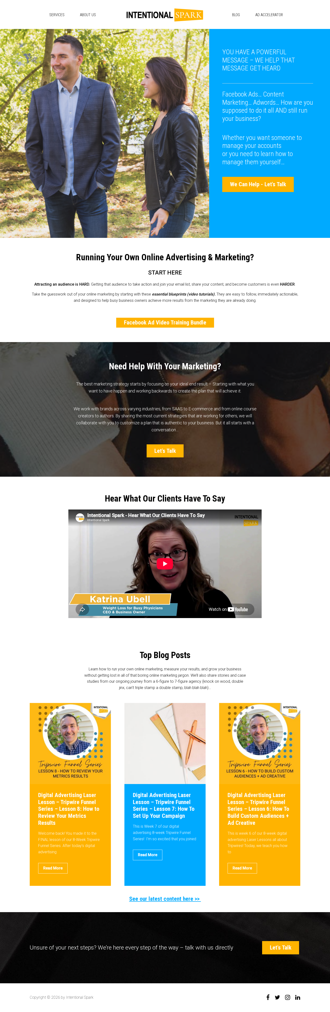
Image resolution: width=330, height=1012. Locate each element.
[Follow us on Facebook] (268, 997)
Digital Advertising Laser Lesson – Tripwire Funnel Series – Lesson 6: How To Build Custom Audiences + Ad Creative (258, 809)
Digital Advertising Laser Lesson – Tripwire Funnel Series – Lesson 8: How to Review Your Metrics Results (68, 809)
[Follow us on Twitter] (277, 997)
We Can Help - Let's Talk (258, 184)
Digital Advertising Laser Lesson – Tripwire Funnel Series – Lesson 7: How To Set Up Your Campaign (163, 805)
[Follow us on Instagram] (287, 997)
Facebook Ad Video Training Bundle (165, 322)
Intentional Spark (165, 14)
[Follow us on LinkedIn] (297, 997)
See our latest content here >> (165, 898)
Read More (53, 868)
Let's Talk (165, 450)
